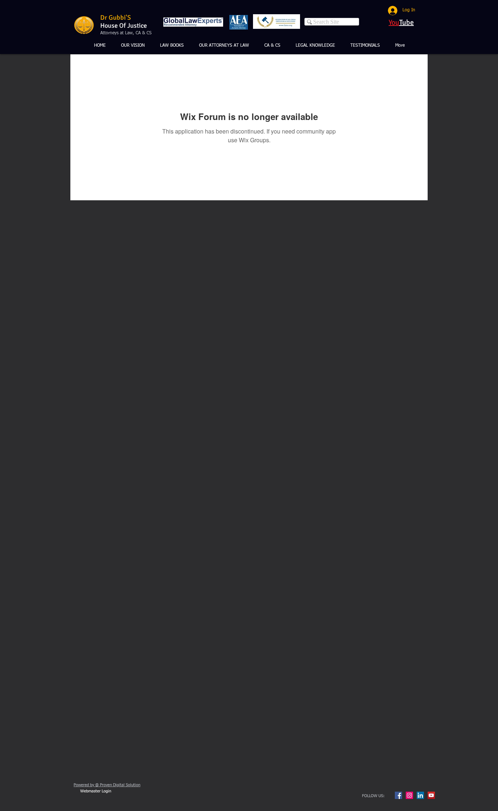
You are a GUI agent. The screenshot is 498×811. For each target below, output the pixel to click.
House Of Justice (123, 26)
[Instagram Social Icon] (409, 795)
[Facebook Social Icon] (398, 795)
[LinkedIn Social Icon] (420, 795)
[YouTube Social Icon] (431, 795)
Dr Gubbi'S (115, 17)
